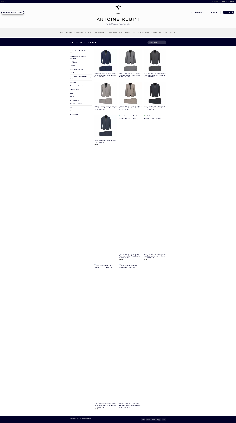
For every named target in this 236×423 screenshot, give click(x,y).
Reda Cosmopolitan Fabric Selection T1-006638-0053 (105, 76)
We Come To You (130, 32)
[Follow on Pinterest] (230, 1)
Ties (71, 107)
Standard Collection (76, 104)
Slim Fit (72, 96)
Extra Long (73, 73)
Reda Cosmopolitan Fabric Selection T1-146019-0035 (154, 108)
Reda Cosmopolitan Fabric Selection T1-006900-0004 (130, 76)
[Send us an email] (226, 1)
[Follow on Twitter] (224, 1)
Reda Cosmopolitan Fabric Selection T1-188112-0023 (154, 257)
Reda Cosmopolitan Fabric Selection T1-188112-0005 (130, 257)
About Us (172, 32)
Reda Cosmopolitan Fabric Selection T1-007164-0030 (130, 108)
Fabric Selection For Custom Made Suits (78, 77)
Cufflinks (72, 65)
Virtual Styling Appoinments (147, 32)
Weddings (69, 32)
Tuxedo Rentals (81, 32)
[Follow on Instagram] (223, 1)
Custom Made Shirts (76, 69)
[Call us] (228, 1)
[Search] (6, 1)
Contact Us (163, 32)
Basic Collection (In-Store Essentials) (78, 57)
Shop (90, 32)
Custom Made (99, 32)
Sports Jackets (74, 100)
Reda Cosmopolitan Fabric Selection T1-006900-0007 (154, 76)
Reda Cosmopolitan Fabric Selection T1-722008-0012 (130, 406)
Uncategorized (74, 114)
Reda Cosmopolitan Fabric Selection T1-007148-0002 (105, 108)
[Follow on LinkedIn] (231, 1)
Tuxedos (72, 111)
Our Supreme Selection (77, 86)
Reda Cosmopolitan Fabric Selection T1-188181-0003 (105, 406)
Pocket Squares (74, 89)
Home (61, 32)
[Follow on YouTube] (233, 1)
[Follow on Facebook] (221, 1)
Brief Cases (73, 62)
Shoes (71, 93)
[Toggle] (91, 77)
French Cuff (73, 82)
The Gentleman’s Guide (114, 32)
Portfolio (82, 42)
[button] (2, 1)
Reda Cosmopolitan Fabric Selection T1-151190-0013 (105, 141)
